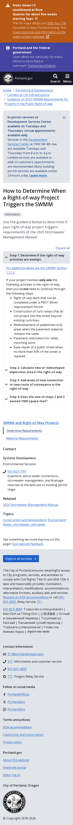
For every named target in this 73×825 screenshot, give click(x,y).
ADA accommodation (17, 727)
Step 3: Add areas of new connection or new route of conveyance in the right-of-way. (36, 384)
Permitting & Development (34, 90)
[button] (55, 78)
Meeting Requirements (22, 438)
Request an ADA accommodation (25, 597)
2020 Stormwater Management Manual (30, 505)
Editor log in (11, 775)
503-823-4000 (12, 609)
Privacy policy (12, 742)
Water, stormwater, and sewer (24, 524)
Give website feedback (27, 544)
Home (7, 90)
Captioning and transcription (23, 735)
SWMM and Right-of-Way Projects (31, 423)
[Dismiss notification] (64, 117)
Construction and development (24, 520)
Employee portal (14, 767)
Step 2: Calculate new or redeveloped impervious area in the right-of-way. (37, 370)
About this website (16, 760)
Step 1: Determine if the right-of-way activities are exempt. (37, 257)
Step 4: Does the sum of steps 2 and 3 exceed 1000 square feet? (37, 399)
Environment (57, 520)
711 (39, 602)
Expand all (63, 248)
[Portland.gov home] (18, 78)
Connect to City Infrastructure (28, 95)
